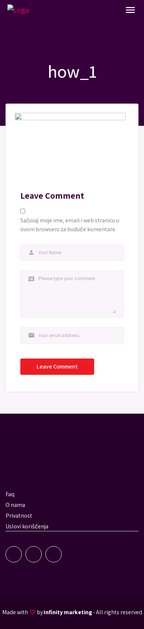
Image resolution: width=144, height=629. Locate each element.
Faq (10, 494)
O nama (15, 505)
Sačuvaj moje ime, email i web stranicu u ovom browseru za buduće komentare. (69, 224)
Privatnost (19, 515)
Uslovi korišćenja (27, 526)
